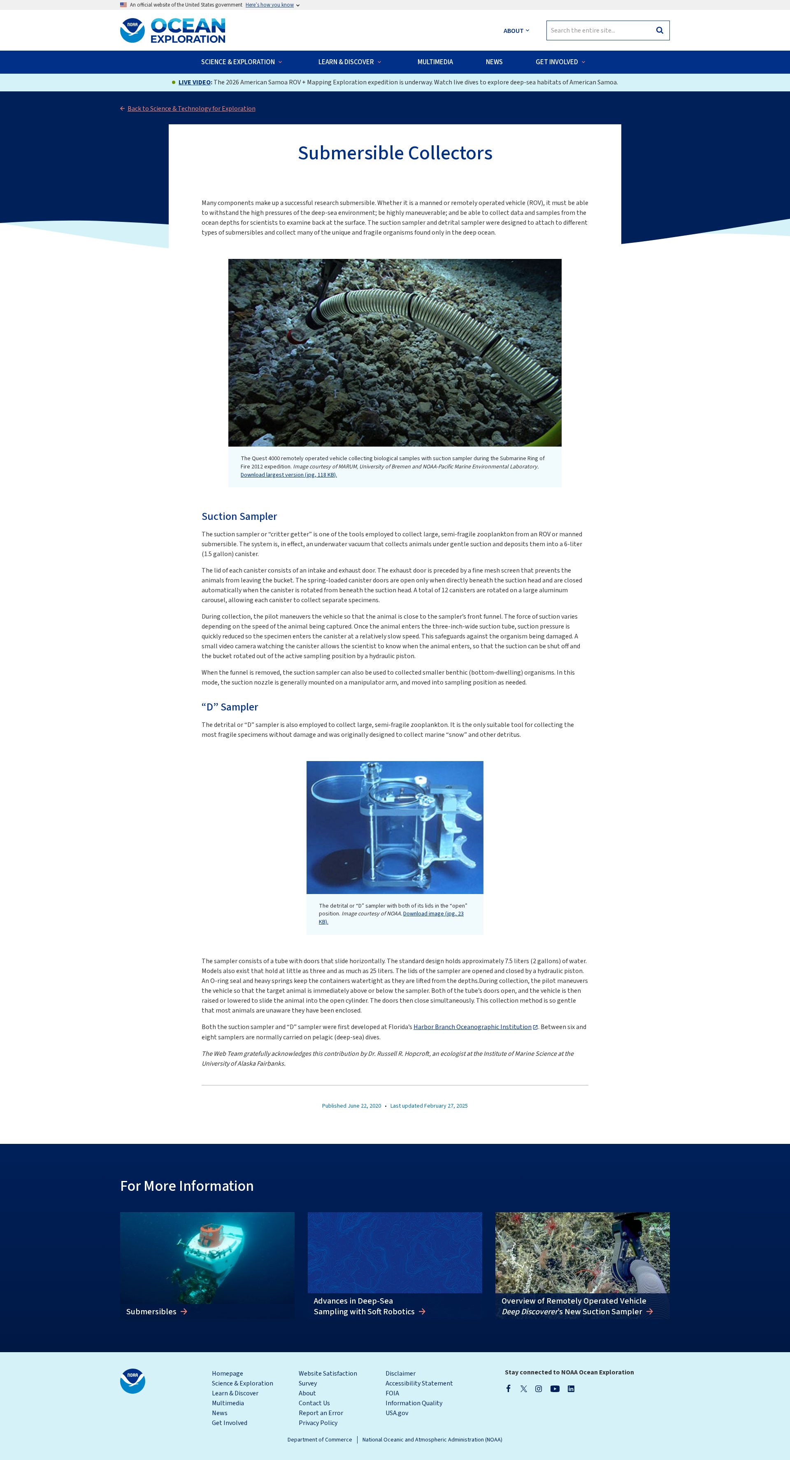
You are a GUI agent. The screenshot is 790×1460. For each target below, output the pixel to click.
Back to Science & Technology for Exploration (192, 108)
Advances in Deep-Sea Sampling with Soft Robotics (365, 1306)
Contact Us (314, 1403)
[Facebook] (508, 1388)
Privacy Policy (318, 1422)
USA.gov (397, 1413)
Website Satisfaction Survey (328, 1378)
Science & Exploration (242, 1383)
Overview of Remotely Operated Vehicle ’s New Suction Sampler (574, 1306)
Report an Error (321, 1413)
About (307, 1393)
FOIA (392, 1393)
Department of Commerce (320, 1440)
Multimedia (228, 1403)
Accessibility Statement (419, 1383)
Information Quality (414, 1403)
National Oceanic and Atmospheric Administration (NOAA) (432, 1440)
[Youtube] (555, 1388)
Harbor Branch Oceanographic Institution (473, 1027)
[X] (523, 1388)
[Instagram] (538, 1388)
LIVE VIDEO (195, 82)
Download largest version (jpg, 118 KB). (289, 475)
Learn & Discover (235, 1393)
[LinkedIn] (571, 1388)
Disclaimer (401, 1373)
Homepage (227, 1373)
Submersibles (152, 1312)
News (220, 1413)
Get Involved (229, 1422)
